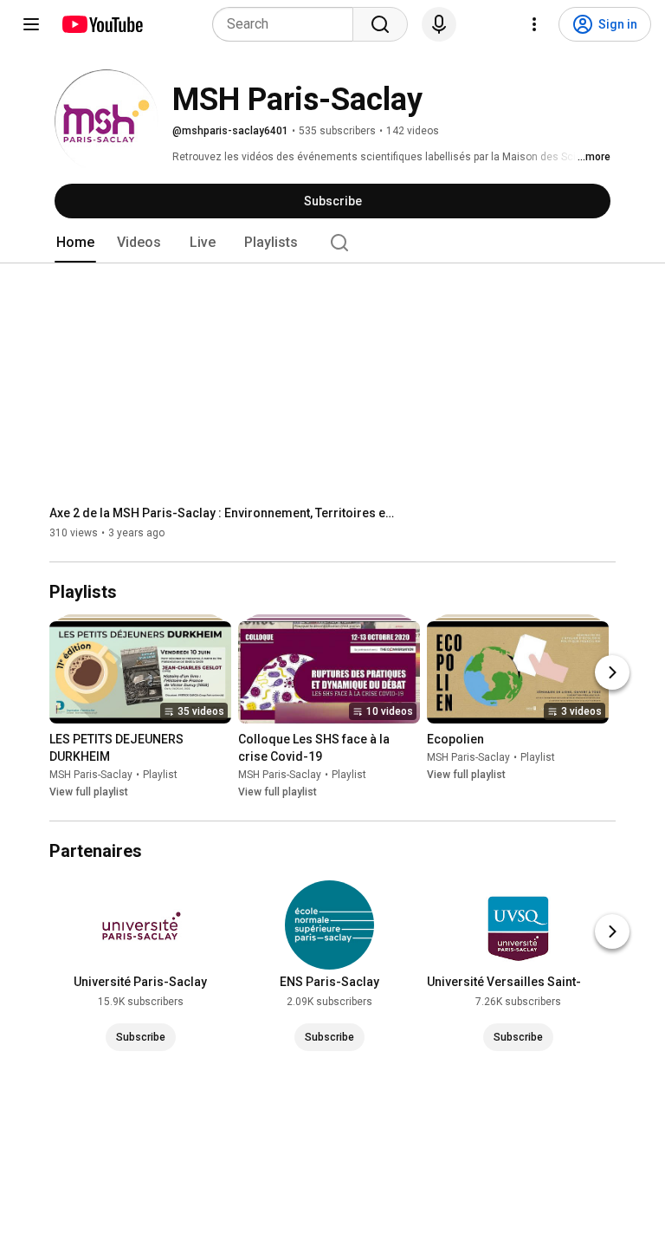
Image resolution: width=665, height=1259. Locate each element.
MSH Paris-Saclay (90, 775)
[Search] (380, 24)
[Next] (612, 672)
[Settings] (534, 24)
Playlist (160, 775)
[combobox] (288, 24)
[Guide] (31, 24)
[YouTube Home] (101, 24)
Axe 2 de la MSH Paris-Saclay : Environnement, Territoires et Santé (223, 513)
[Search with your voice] (439, 24)
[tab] (75, 242)
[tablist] (332, 242)
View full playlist (88, 792)
